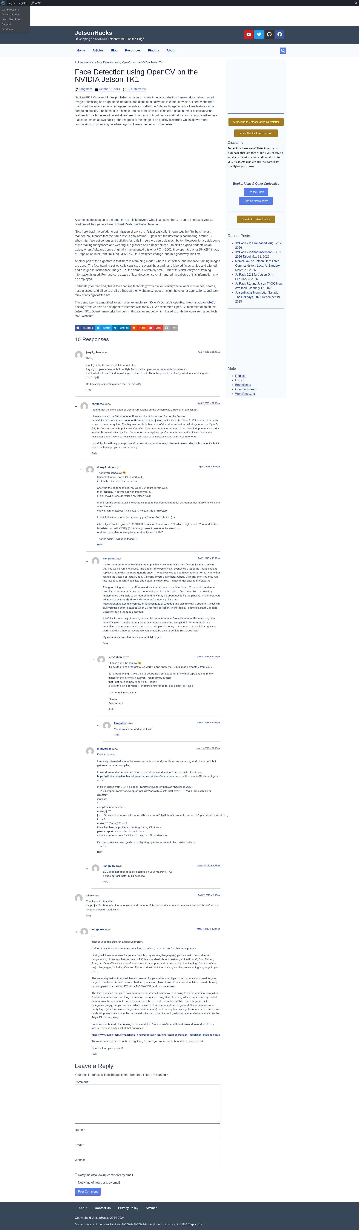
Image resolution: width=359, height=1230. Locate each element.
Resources (133, 50)
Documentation (11, 14)
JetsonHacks (93, 32)
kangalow (98, 403)
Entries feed (243, 384)
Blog (114, 50)
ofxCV (211, 302)
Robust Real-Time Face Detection (136, 224)
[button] (283, 51)
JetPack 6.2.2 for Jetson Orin (254, 274)
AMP (38, 2)
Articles (98, 50)
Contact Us (103, 1208)
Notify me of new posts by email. (99, 1182)
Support (6, 24)
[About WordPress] (3, 3)
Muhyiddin (104, 748)
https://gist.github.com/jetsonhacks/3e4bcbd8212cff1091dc (137, 603)
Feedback (7, 29)
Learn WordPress (12, 19)
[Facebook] (279, 34)
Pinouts (153, 50)
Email (79, 1145)
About (171, 50)
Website (80, 1160)
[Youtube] (248, 34)
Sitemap (151, 1208)
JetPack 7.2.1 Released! (251, 243)
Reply (88, 390)
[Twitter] (259, 34)
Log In (11, 2)
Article (89, 62)
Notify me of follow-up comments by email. (106, 1174)
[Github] (269, 34)
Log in (239, 380)
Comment (82, 1082)
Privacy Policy (128, 1208)
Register (22, 2)
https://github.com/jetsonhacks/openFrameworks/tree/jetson (127, 420)
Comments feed (245, 389)
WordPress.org (10, 9)
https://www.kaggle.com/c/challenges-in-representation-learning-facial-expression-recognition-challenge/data (156, 1034)
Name (80, 1129)
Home (81, 50)
